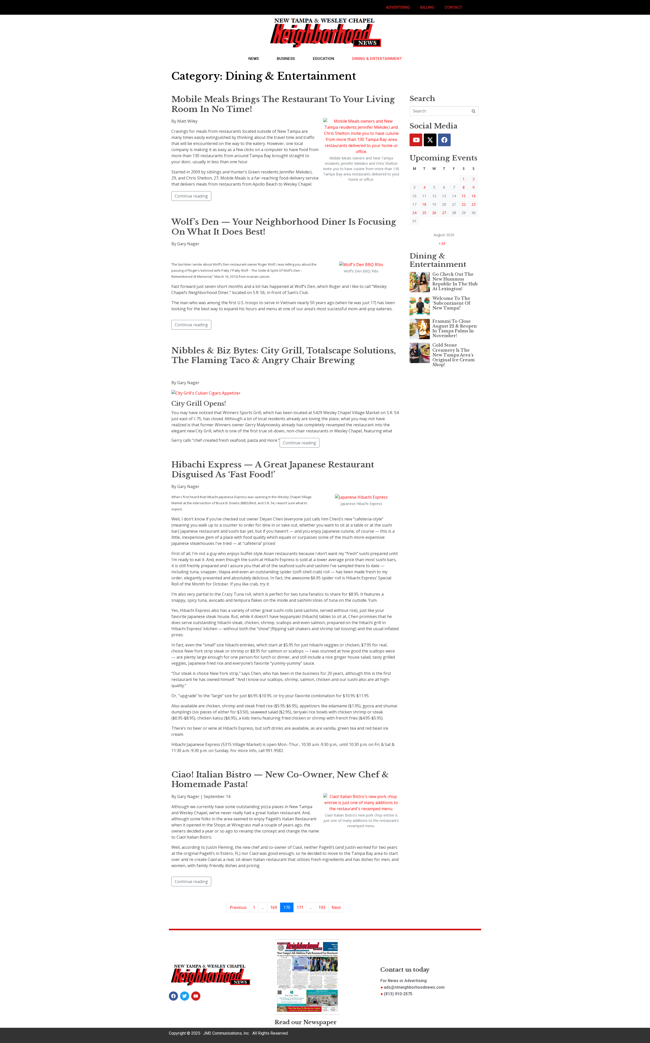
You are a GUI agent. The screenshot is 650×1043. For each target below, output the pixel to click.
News (253, 58)
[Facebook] (444, 140)
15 (464, 195)
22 (464, 204)
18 (424, 204)
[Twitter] (430, 140)
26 (434, 212)
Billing (427, 7)
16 (474, 195)
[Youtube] (416, 140)
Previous (238, 907)
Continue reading (191, 196)
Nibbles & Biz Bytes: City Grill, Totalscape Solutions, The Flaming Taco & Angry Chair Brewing (283, 355)
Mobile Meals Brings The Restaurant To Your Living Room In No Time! (283, 104)
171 (300, 907)
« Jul (442, 243)
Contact (453, 7)
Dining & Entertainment (377, 58)
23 (474, 204)
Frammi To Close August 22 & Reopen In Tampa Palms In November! (454, 328)
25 (424, 212)
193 (321, 907)
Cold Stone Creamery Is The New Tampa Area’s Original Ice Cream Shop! (453, 355)
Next (336, 907)
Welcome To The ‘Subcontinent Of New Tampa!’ (451, 303)
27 (444, 212)
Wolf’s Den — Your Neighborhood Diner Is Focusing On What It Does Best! (283, 227)
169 (273, 907)
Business (286, 58)
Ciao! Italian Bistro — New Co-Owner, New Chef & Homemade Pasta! (281, 779)
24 (414, 212)
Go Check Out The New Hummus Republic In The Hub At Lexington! (455, 281)
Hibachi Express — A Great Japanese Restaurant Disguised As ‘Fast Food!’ (272, 469)
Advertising (398, 7)
